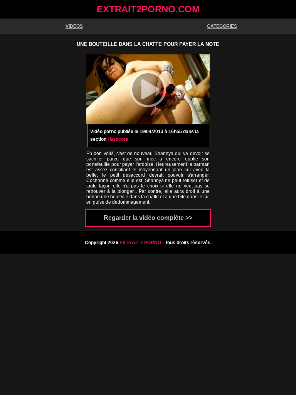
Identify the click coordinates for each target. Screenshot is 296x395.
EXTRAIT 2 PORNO (140, 242)
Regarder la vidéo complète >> (148, 217)
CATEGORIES (222, 26)
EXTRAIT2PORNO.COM (148, 9)
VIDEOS (74, 26)
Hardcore (118, 139)
